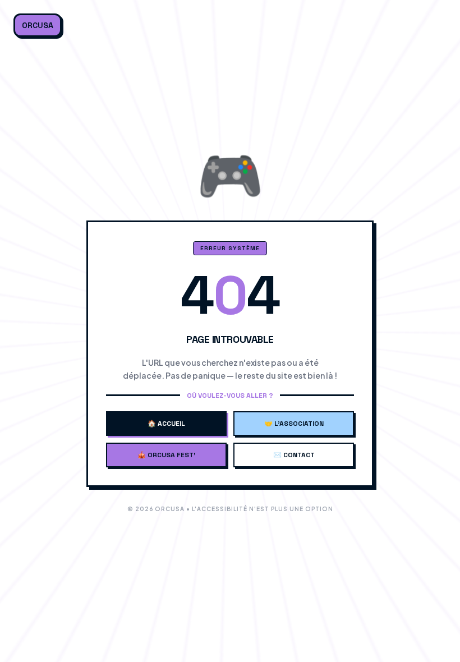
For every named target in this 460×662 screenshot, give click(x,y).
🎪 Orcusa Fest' (166, 454)
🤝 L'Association (294, 423)
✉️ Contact (294, 454)
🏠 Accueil (166, 423)
